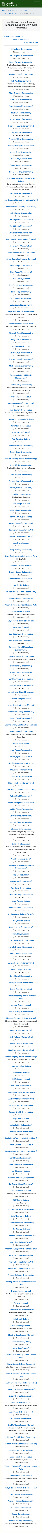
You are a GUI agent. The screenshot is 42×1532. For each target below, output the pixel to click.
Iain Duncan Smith (12, 13)
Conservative (21, 10)
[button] (21, 49)
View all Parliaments (21, 39)
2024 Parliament (29, 42)
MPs (12, 10)
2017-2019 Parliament (14, 36)
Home (4, 10)
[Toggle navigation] (37, 3)
